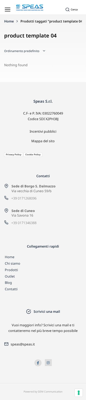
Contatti (11, 289)
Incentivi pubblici (43, 131)
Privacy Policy (13, 154)
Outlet (10, 276)
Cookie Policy (32, 154)
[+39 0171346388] (6, 222)
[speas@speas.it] (6, 344)
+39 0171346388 (24, 223)
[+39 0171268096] (6, 198)
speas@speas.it (23, 344)
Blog (8, 282)
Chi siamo (12, 263)
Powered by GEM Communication (43, 391)
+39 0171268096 (24, 198)
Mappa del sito (43, 141)
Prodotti (11, 270)
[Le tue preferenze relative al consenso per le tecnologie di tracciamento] (79, 393)
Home (9, 257)
